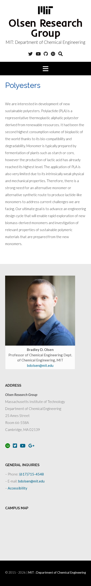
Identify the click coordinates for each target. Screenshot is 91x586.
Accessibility (17, 488)
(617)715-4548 (31, 474)
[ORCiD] (53, 53)
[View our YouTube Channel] (38, 53)
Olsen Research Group (46, 27)
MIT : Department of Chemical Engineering (57, 572)
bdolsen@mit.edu (40, 365)
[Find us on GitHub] (46, 53)
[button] (45, 68)
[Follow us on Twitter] (30, 53)
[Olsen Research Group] (45, 10)
